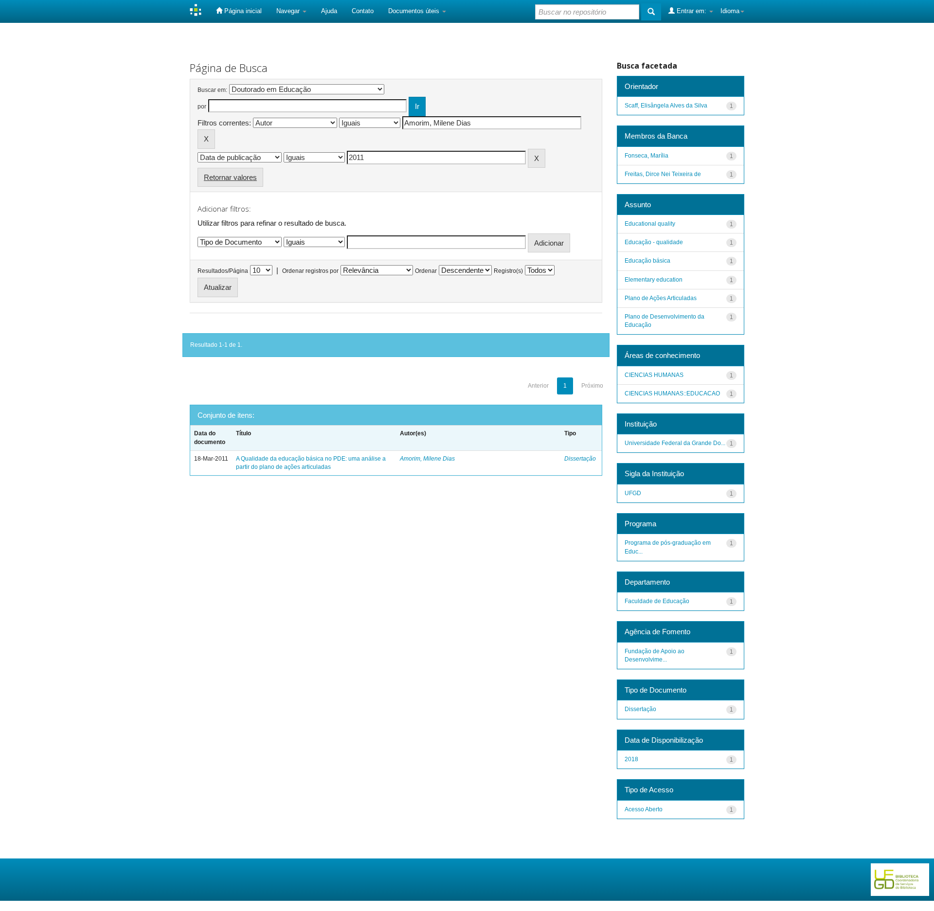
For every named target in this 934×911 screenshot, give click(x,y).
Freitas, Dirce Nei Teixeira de (663, 174)
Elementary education (654, 279)
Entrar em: (691, 11)
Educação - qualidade (654, 242)
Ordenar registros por (310, 271)
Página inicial (242, 11)
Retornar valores (230, 177)
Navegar (289, 11)
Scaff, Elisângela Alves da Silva (666, 105)
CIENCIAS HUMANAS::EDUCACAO (672, 393)
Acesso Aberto (644, 809)
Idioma (729, 11)
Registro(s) (508, 271)
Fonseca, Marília (646, 155)
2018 (631, 759)
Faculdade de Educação (657, 601)
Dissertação (580, 458)
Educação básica (647, 260)
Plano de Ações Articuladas (661, 298)
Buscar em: (212, 90)
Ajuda (329, 11)
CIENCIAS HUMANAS (654, 375)
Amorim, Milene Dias (427, 458)
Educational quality (650, 223)
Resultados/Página (223, 271)
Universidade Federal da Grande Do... (675, 443)
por (202, 106)
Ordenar (426, 271)
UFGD (633, 493)
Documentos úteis (414, 11)
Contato (363, 11)
